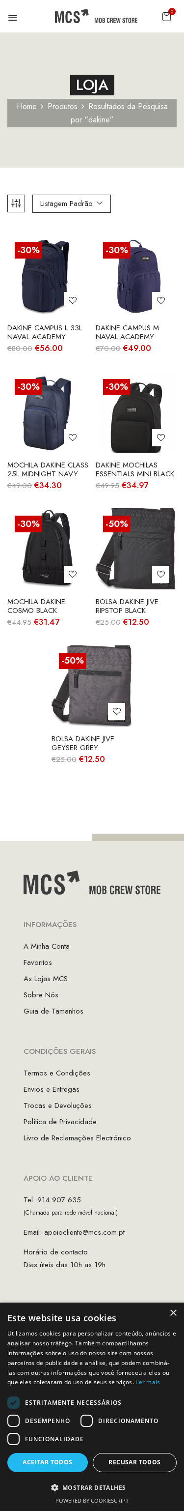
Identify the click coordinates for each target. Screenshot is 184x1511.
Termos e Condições (57, 1073)
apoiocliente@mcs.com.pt (84, 1232)
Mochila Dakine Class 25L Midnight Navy (47, 469)
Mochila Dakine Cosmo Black (36, 606)
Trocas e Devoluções (58, 1105)
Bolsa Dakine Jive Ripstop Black (127, 606)
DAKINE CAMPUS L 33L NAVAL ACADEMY (44, 332)
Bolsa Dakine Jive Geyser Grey (83, 743)
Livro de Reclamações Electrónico (77, 1138)
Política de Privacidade (60, 1121)
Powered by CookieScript (92, 1500)
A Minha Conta (47, 946)
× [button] (173, 1313)
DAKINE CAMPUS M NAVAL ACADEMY (127, 332)
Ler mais (147, 1382)
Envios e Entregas (51, 1089)
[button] (166, 16)
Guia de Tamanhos (53, 1011)
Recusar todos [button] (134, 1462)
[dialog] (92, 1407)
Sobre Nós (41, 994)
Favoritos (38, 962)
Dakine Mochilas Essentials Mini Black (135, 469)
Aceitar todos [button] (47, 1462)
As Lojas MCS (46, 978)
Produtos (63, 106)
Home (27, 106)
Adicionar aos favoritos (72, 300)
